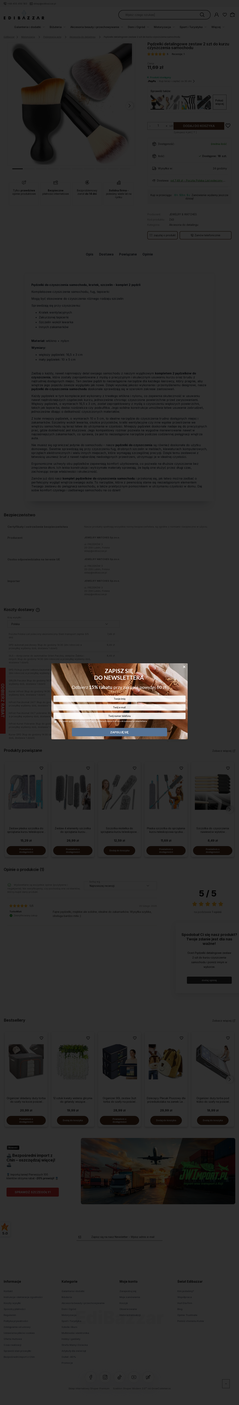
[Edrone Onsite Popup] (119, 702)
